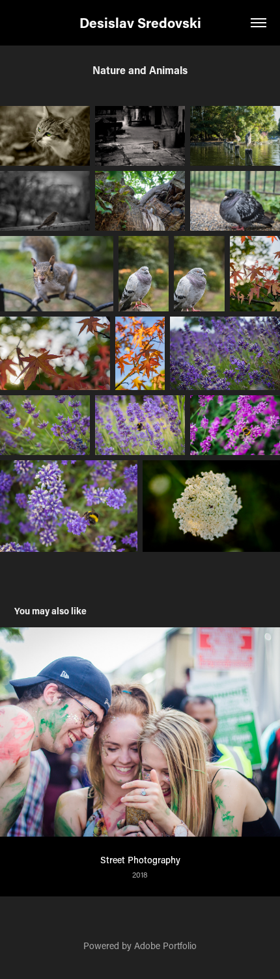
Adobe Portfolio (165, 945)
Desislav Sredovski (140, 23)
